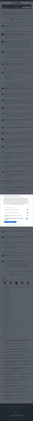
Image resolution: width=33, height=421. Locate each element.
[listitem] (16, 207)
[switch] (27, 209)
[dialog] (16, 210)
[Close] (31, 196)
